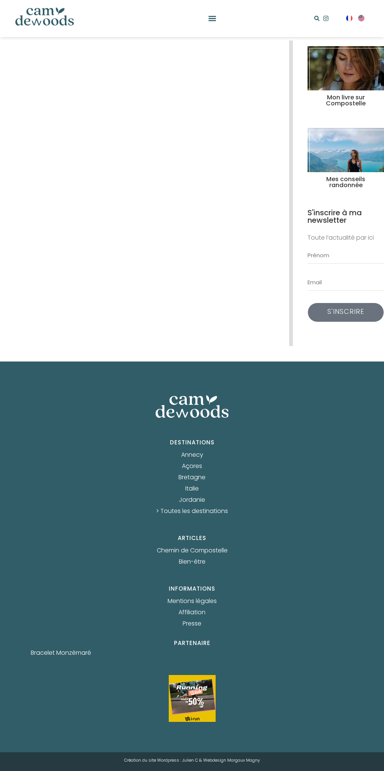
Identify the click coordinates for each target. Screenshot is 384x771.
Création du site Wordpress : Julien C (161, 760)
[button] (212, 18)
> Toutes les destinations (192, 511)
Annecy (192, 455)
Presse (192, 624)
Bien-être (192, 562)
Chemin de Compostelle (192, 551)
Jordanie (192, 500)
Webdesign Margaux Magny (231, 760)
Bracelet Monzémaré (61, 653)
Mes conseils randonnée (345, 182)
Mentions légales (192, 601)
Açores (192, 466)
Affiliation (192, 613)
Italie (192, 489)
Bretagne (192, 478)
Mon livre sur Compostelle (346, 101)
